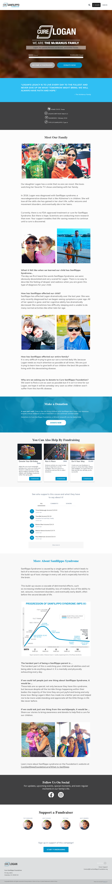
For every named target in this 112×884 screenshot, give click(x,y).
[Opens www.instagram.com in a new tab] (61, 797)
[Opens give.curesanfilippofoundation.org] (56, 424)
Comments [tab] (54, 503)
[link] (16, 5)
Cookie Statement (45, 881)
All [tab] (41, 503)
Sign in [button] (104, 5)
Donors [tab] (69, 503)
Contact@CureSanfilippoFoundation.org (96, 869)
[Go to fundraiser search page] (89, 5)
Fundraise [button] (35, 479)
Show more (55, 545)
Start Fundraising (56, 850)
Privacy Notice (28, 881)
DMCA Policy (54, 881)
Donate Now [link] (70, 65)
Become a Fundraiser (42, 65)
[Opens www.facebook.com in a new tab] (51, 797)
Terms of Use (36, 881)
